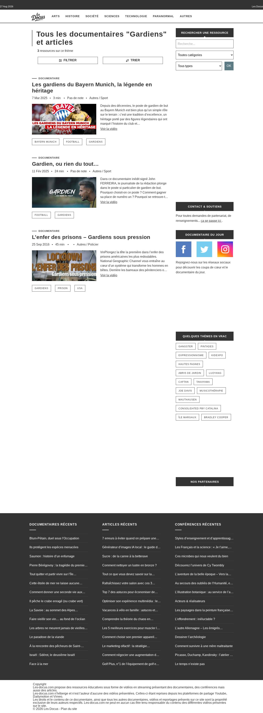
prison (63, 288)
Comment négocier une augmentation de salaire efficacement (130, 655)
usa (80, 288)
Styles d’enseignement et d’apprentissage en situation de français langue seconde (203, 539)
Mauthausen (187, 399)
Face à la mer (38, 664)
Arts (56, 16)
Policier (93, 244)
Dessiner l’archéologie (190, 637)
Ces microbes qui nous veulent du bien (201, 556)
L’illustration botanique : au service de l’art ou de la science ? (203, 592)
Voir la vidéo (108, 128)
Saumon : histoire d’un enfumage (52, 556)
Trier (135, 60)
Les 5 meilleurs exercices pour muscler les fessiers (131, 628)
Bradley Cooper (216, 417)
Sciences (111, 16)
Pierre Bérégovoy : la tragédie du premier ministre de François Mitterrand (57, 566)
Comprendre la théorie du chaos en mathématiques (126, 619)
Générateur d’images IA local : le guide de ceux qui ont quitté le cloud (130, 548)
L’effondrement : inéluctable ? (195, 619)
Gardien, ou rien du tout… (65, 164)
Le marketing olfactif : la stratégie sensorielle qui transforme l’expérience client (128, 646)
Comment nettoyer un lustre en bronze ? (129, 565)
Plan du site (69, 708)
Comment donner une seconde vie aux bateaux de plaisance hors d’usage (55, 592)
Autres (186, 16)
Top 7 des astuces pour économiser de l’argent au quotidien (128, 592)
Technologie (136, 16)
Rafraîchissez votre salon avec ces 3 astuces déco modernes (127, 584)
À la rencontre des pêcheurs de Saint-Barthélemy (55, 646)
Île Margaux (187, 417)
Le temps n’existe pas (190, 664)
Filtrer (70, 60)
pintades (207, 346)
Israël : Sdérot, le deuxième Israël (52, 655)
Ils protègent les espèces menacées (53, 547)
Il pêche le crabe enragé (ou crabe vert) (56, 601)
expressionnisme (191, 355)
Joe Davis (185, 390)
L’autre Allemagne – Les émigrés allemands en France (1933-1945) (198, 628)
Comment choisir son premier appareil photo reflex (128, 637)
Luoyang (215, 373)
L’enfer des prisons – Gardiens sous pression (91, 237)
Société (92, 16)
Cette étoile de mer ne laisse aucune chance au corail (54, 584)
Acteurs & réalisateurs (190, 601)
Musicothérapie (211, 390)
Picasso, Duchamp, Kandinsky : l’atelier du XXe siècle (204, 655)
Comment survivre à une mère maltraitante (204, 646)
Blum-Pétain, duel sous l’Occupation (54, 538)
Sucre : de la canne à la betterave (125, 556)
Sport (104, 98)
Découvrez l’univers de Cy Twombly (199, 565)
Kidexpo (217, 355)
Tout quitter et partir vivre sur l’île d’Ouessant (51, 575)
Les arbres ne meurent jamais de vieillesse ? (58, 628)
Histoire (72, 16)
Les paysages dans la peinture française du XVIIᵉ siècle (202, 611)
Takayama (203, 382)
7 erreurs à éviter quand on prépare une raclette (129, 539)
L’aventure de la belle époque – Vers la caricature (201, 575)
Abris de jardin (189, 373)
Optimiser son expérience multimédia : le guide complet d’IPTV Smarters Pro (130, 601)
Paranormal (163, 16)
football (73, 141)
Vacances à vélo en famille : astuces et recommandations (128, 611)
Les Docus (51, 708)
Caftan (183, 382)
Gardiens (96, 141)
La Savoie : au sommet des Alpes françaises (52, 611)
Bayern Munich (46, 141)
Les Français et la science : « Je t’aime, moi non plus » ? (202, 548)
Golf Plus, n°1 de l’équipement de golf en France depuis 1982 (130, 664)
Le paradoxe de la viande (46, 637)
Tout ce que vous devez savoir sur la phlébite (127, 575)
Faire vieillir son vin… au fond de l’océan (57, 619)
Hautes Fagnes (189, 364)
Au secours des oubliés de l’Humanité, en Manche (203, 584)
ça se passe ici (211, 220)
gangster (185, 346)
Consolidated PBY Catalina (198, 408)
